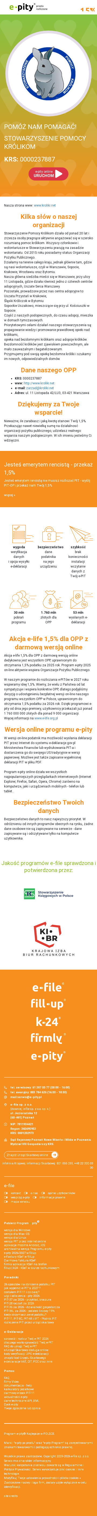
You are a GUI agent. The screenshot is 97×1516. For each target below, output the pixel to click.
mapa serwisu (20, 1202)
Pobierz (22, 1222)
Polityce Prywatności (17, 1469)
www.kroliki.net (45, 205)
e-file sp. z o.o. (80, 1456)
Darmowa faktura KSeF (20, 1260)
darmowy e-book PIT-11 (19, 1393)
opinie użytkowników (61, 1193)
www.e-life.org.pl (46, 718)
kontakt (16, 1193)
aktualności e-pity (15, 1397)
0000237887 (29, 159)
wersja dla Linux (15, 1237)
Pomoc (9, 1371)
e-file (9, 1185)
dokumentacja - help (18, 1385)
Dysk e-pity (11, 1404)
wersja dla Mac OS (16, 1234)
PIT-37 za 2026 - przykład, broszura (27, 1299)
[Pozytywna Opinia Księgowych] (48, 894)
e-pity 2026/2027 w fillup (20, 1253)
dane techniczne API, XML (21, 1401)
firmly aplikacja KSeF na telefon (25, 1264)
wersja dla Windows (17, 1230)
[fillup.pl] (48, 1004)
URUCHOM (44, 174)
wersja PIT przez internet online (25, 1241)
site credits (11, 1496)
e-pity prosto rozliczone (28, 7)
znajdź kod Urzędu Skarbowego (25, 1358)
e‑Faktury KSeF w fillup (19, 1257)
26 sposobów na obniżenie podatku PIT (29, 1284)
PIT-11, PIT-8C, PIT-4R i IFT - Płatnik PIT (30, 1318)
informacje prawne (52, 1197)
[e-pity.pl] (48, 1056)
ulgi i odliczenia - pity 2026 (22, 1296)
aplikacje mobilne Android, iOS (24, 1245)
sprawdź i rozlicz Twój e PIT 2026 (26, 1339)
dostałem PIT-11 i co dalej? (21, 1292)
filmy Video (11, 1381)
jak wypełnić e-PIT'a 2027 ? (22, 1288)
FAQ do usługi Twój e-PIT (20, 1346)
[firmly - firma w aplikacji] (48, 1038)
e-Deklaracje (13, 1332)
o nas (34, 1193)
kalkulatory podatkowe (19, 1389)
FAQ (6, 1378)
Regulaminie (73, 1465)
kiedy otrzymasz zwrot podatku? (25, 1314)
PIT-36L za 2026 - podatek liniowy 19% (29, 1311)
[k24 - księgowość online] (48, 1021)
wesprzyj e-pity (20, 1197)
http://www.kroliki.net (39, 383)
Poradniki (11, 1277)
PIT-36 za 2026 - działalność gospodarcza (32, 1307)
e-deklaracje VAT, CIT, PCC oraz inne (28, 1361)
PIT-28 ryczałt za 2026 (19, 1303)
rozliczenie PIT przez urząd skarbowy (29, 1322)
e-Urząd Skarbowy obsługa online (26, 1350)
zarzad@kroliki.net (40, 388)
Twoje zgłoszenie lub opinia (22, 1408)
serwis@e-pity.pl (29, 1097)
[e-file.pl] (48, 987)
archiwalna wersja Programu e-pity (27, 1249)
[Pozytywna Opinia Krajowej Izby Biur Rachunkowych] (48, 938)
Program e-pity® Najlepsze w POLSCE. (29, 1434)
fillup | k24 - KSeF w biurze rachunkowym (32, 1268)
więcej (8, 495)
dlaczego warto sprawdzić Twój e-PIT (28, 1342)
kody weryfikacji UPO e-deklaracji (26, 1354)
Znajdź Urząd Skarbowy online (27, 1155)
